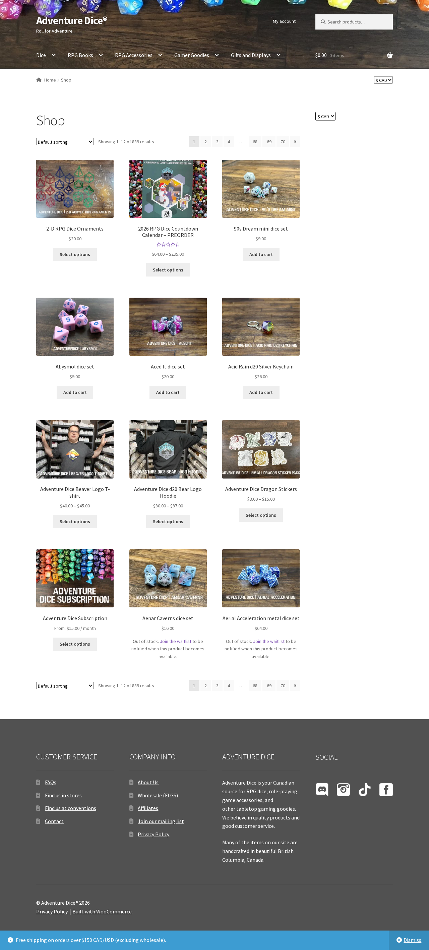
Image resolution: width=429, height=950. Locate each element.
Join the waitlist (175, 641)
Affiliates (148, 808)
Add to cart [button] (261, 254)
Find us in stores (63, 795)
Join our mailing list (161, 821)
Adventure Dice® (71, 20)
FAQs (50, 782)
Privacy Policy (153, 834)
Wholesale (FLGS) (158, 795)
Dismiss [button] (412, 940)
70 (283, 142)
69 (269, 142)
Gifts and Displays (251, 55)
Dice (41, 55)
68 (255, 142)
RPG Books (80, 55)
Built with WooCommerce (102, 911)
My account (284, 21)
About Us (148, 782)
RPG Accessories (133, 55)
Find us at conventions (70, 808)
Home (50, 80)
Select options (75, 254)
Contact (54, 821)
